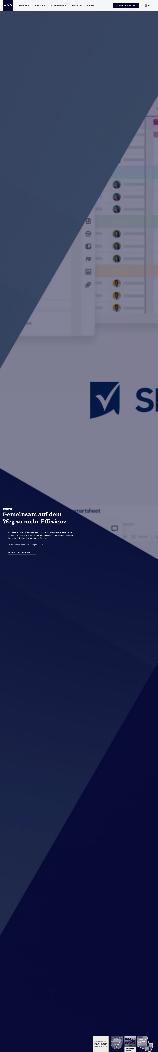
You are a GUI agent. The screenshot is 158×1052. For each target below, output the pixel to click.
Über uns (39, 5)
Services (23, 5)
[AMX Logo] (8, 5)
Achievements (57, 5)
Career (90, 5)
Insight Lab (76, 5)
